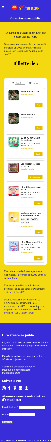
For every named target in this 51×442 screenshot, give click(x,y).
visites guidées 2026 (14, 292)
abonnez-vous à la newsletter (19, 312)
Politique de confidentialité (16, 369)
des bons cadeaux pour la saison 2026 (25, 276)
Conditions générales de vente (18, 366)
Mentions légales (11, 373)
